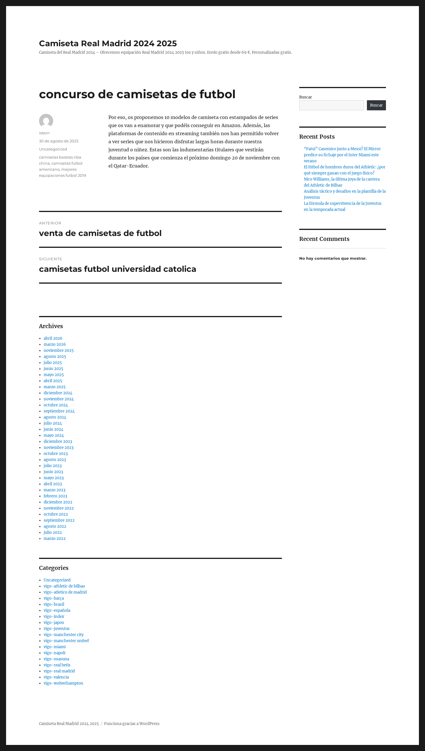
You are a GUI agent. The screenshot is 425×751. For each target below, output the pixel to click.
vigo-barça (54, 598)
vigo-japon (54, 622)
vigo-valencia (56, 677)
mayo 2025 (54, 374)
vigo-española (57, 610)
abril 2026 (53, 338)
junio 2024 (53, 429)
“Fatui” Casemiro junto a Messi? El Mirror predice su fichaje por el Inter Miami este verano (342, 154)
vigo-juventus (57, 628)
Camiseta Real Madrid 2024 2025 (108, 43)
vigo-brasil (54, 604)
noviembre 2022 (59, 508)
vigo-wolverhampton (63, 683)
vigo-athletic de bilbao (64, 586)
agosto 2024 (55, 417)
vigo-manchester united (66, 640)
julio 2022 (53, 532)
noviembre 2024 (59, 399)
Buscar (305, 97)
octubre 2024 (56, 405)
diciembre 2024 (58, 393)
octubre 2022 (56, 514)
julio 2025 (53, 362)
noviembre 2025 (59, 350)
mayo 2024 (54, 435)
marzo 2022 (55, 538)
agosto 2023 (55, 459)
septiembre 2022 (59, 520)
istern (44, 133)
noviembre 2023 (58, 447)
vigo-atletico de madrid (65, 592)
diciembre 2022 (58, 502)
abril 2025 (53, 380)
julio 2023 (53, 465)
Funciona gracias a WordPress (132, 723)
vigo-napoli (54, 652)
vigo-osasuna (56, 659)
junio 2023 (53, 471)
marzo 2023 (54, 490)
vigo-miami (55, 646)
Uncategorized (53, 149)
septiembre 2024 (59, 411)
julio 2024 (53, 423)
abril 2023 (53, 484)
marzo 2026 (55, 344)
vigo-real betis (57, 665)
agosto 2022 (55, 526)
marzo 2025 (55, 386)
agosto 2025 (55, 356)
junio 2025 (53, 368)
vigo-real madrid (59, 671)
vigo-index (54, 616)
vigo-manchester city (64, 634)
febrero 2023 (55, 496)
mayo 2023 (54, 477)
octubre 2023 (56, 453)
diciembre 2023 (58, 441)
